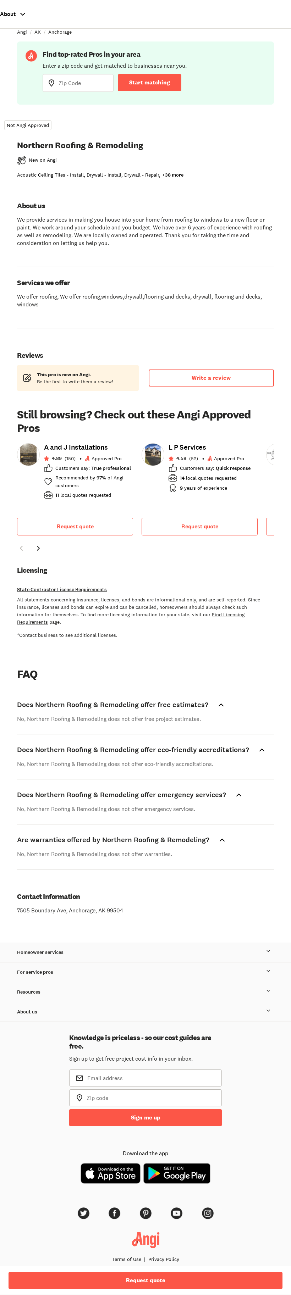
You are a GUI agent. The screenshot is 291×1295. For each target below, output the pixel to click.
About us (27, 1011)
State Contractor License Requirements (62, 589)
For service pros (35, 972)
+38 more (172, 175)
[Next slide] (38, 548)
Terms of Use (126, 1259)
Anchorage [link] (60, 32)
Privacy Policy (163, 1259)
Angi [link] (22, 32)
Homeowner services (40, 952)
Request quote (75, 526)
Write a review (211, 378)
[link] (75, 473)
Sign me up (145, 1117)
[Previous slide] (21, 548)
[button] (21, 549)
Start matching (149, 82)
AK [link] (37, 32)
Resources (28, 992)
